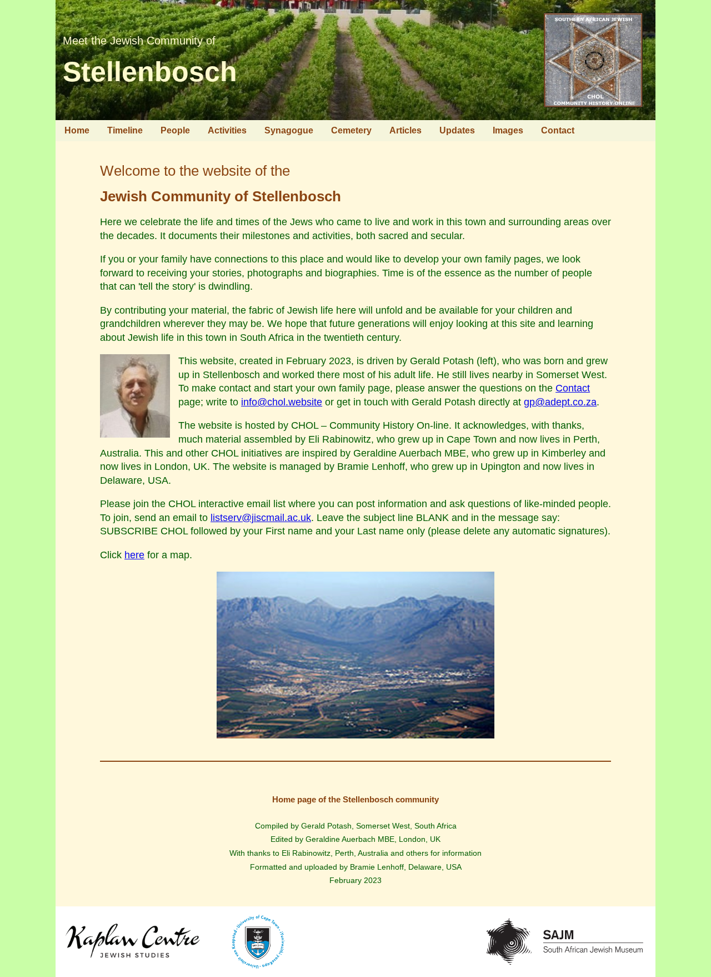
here (134, 555)
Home (76, 130)
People (175, 130)
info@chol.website (281, 402)
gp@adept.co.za (560, 402)
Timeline (125, 130)
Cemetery (351, 130)
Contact (557, 130)
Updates (457, 130)
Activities (227, 130)
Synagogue (288, 130)
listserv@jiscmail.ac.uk (261, 517)
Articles (405, 130)
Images (508, 130)
